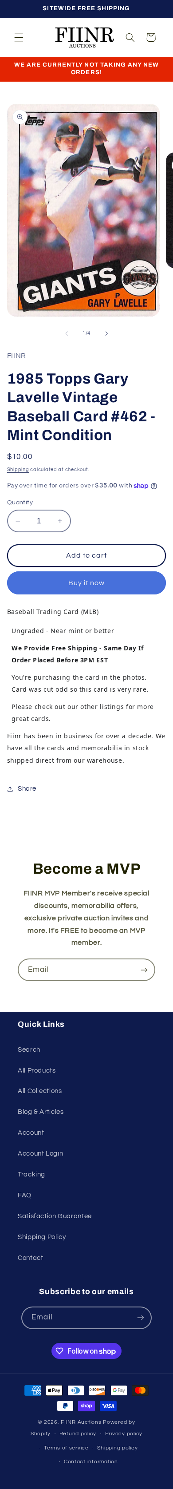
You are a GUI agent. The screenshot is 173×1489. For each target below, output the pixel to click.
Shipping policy (117, 1447)
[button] (18, 37)
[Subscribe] (144, 969)
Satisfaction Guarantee (55, 1216)
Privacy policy (123, 1433)
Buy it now (86, 582)
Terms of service (66, 1447)
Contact (30, 1258)
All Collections (40, 1091)
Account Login (40, 1153)
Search (29, 1049)
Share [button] (27, 788)
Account (31, 1132)
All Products (37, 1070)
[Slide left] (66, 333)
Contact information (91, 1461)
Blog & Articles (40, 1112)
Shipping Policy (42, 1237)
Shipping (18, 469)
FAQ (24, 1195)
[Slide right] (106, 333)
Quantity (20, 502)
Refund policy (78, 1433)
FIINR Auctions (82, 1422)
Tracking (31, 1174)
